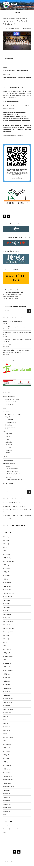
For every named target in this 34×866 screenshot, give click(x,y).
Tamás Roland (21, 18)
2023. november (8, 621)
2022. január (6, 695)
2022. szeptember (8, 667)
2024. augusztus (8, 596)
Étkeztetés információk (12, 399)
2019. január (6, 811)
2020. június (6, 755)
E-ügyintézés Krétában (12, 402)
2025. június (6, 572)
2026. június (6, 540)
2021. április (6, 727)
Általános (9, 58)
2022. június (6, 677)
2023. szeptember (8, 628)
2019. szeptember (8, 786)
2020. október (7, 744)
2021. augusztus (8, 713)
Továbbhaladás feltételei (14, 474)
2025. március (7, 582)
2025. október (7, 558)
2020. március (7, 765)
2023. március (7, 646)
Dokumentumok (8, 460)
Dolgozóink (8, 417)
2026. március (7, 551)
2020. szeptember (8, 748)
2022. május (6, 681)
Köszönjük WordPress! (9, 862)
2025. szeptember (8, 561)
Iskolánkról (6, 412)
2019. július (6, 790)
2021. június (6, 720)
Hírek (4, 408)
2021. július (6, 716)
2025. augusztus (8, 565)
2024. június (6, 603)
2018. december (8, 815)
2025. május (6, 575)
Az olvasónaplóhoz (12, 468)
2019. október (7, 783)
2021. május (6, 723)
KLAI (14, 4)
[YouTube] (8, 216)
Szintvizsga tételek (12, 471)
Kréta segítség (9, 404)
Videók (5, 456)
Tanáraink (10, 419)
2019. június (6, 793)
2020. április (6, 762)
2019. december (8, 776)
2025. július (6, 568)
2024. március (7, 614)
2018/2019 (8, 453)
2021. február (7, 734)
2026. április (6, 547)
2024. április (6, 610)
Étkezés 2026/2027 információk (12, 321)
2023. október (7, 625)
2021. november (8, 702)
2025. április (6, 579)
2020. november (8, 741)
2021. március (7, 730)
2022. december (8, 656)
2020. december (8, 737)
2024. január (6, 618)
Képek (5, 832)
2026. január (6, 554)
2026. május (6, 544)
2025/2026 (8, 434)
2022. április (6, 684)
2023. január (6, 653)
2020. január (6, 772)
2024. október (7, 589)
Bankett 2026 (7, 345)
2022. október (7, 663)
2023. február (7, 649)
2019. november (8, 779)
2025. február (7, 586)
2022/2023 (8, 445)
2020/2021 (8, 447)
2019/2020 (8, 450)
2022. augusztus (8, 670)
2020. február (7, 769)
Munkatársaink (11, 422)
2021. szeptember (8, 709)
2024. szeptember (8, 593)
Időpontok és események (10, 829)
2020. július (6, 751)
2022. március (7, 688)
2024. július (6, 600)
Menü (18, 12)
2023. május (6, 639)
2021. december (8, 698)
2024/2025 (8, 437)
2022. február (7, 691)
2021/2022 (8, 439)
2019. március (7, 804)
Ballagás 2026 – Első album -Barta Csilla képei (17, 339)
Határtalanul (8, 425)
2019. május (6, 797)
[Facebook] (4, 216)
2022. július (6, 674)
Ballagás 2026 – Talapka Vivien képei (14, 327)
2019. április (6, 800)
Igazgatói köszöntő (10, 428)
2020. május (6, 758)
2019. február (7, 808)
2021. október (7, 705)
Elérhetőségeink (8, 483)
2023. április (6, 642)
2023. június (6, 635)
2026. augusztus (8, 537)
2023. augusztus (8, 632)
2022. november (8, 660)
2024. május (6, 607)
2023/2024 (8, 442)
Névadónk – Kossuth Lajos (13, 414)
